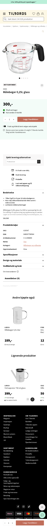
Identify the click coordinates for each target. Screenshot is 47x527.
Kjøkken (15, 26)
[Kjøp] (32, 399)
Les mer (6, 218)
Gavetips (6, 425)
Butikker (28, 421)
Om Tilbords (30, 418)
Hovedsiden (7, 26)
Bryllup (6, 428)
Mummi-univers (9, 434)
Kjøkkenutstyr (24, 26)
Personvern (29, 434)
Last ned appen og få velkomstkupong (24, 184)
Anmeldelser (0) (12, 278)
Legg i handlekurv (30, 119)
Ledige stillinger (31, 431)
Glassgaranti (30, 457)
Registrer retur (9, 489)
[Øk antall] (13, 119)
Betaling (6, 495)
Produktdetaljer (10, 225)
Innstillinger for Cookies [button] (31, 438)
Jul (4, 440)
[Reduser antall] (5, 119)
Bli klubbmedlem (31, 451)
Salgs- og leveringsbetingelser (11, 482)
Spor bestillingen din (11, 499)
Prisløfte (19, 179)
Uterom (6, 463)
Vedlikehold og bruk (12, 266)
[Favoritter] (28, 399)
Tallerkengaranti (31, 460)
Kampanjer (7, 466)
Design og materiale (12, 260)
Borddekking (8, 451)
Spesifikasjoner (10, 254)
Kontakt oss (8, 475)
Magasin (6, 418)
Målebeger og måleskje (32, 245)
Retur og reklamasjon (11, 486)
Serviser (6, 431)
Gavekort (6, 454)
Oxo (5, 89)
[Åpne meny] (4, 13)
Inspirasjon (7, 421)
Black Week (7, 437)
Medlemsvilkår (30, 463)
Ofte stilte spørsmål (11, 478)
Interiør (6, 460)
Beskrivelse (8, 192)
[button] (42, 85)
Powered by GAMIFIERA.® (10, 286)
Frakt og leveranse (10, 492)
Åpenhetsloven (31, 442)
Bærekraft (29, 428)
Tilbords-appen (31, 425)
